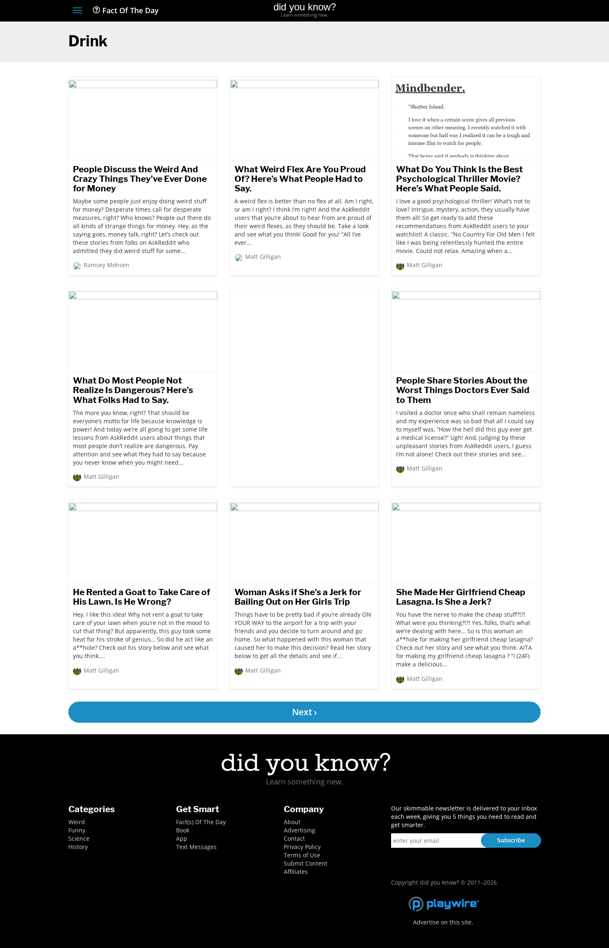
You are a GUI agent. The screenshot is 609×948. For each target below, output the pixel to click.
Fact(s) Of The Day (201, 822)
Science (78, 838)
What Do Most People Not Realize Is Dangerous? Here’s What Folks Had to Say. (133, 390)
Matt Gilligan (263, 257)
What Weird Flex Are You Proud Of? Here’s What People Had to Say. (300, 178)
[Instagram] (506, 11)
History (78, 847)
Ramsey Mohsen (106, 265)
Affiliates (296, 872)
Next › (304, 712)
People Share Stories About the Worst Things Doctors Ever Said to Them (462, 390)
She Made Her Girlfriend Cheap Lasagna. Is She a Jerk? (460, 597)
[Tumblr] (521, 11)
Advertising (299, 830)
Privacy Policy (302, 847)
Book (182, 830)
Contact (294, 838)
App (181, 838)
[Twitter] (491, 11)
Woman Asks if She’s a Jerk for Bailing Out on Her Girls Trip (297, 597)
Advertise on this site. (443, 922)
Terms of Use (302, 855)
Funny (76, 830)
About (292, 822)
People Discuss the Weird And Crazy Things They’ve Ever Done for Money (140, 178)
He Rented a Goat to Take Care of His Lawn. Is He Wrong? (141, 597)
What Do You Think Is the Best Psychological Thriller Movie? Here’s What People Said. (459, 178)
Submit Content (305, 863)
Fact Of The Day (129, 10)
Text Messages (196, 847)
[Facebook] (476, 11)
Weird (76, 822)
